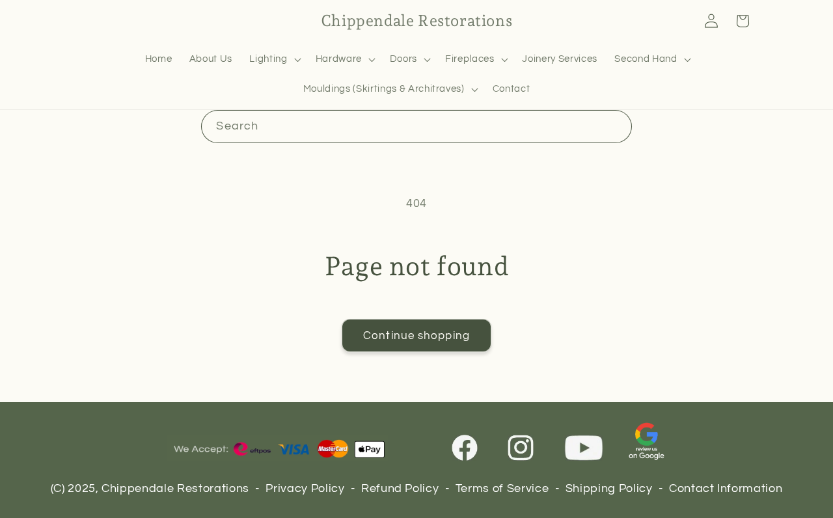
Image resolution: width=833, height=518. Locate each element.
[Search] (615, 126)
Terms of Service (502, 489)
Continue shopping (416, 335)
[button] (274, 59)
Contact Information (726, 489)
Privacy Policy (305, 489)
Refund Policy (400, 489)
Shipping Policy (609, 489)
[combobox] (416, 127)
